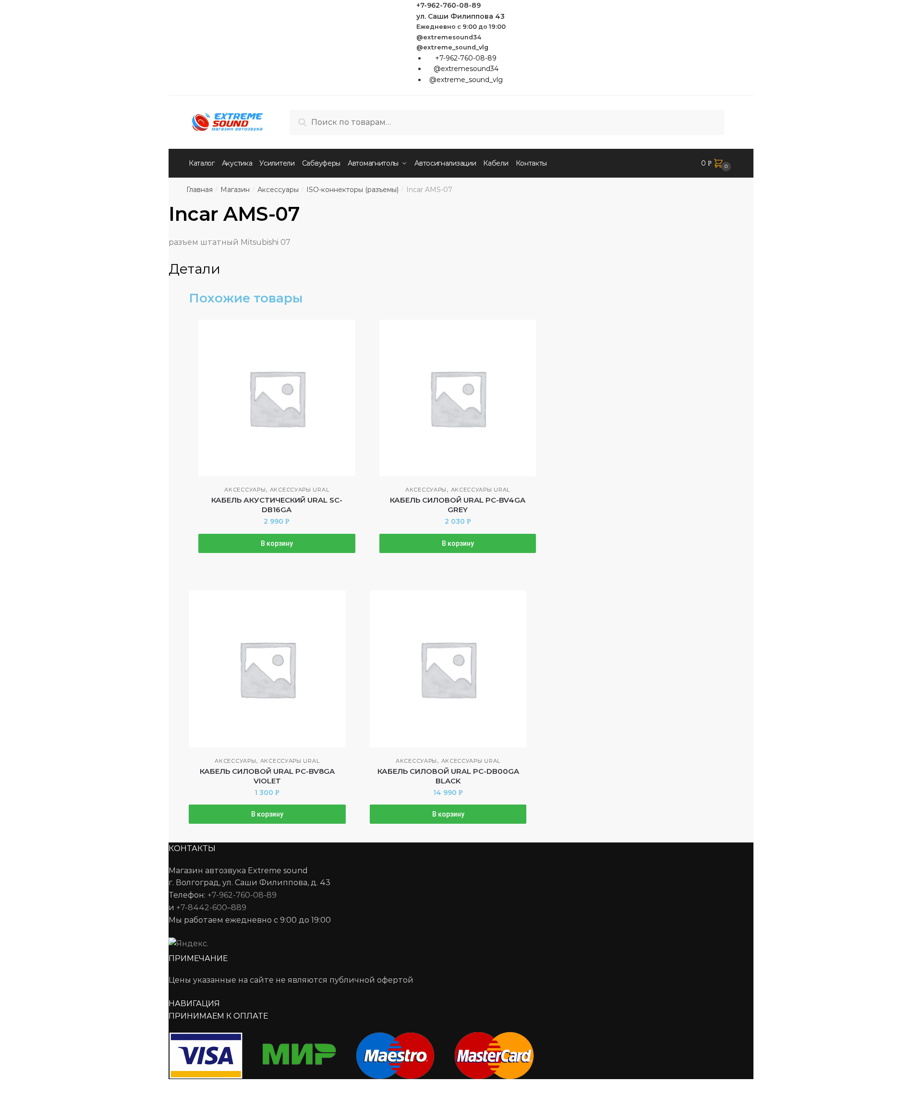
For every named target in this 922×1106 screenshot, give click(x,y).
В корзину (277, 543)
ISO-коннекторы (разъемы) (352, 189)
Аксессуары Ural (299, 489)
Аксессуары (278, 189)
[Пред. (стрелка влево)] (11, 1101)
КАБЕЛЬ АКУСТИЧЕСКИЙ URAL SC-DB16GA (276, 504)
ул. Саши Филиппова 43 (460, 16)
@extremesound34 (449, 37)
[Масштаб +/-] (82, 1088)
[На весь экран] (58, 1088)
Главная (199, 189)
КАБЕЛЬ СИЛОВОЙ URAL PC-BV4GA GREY (457, 504)
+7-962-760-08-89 (448, 5)
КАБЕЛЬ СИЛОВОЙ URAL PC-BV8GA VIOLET (267, 776)
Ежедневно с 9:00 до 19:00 (461, 26)
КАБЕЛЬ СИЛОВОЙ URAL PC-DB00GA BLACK (448, 776)
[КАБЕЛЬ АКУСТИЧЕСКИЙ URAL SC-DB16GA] (276, 398)
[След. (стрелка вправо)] (34, 1101)
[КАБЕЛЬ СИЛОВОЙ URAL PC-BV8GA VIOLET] (267, 668)
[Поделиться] (34, 1088)
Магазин (235, 189)
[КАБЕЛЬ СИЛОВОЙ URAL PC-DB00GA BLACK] (448, 668)
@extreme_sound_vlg (452, 47)
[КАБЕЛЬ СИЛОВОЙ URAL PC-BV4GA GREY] (457, 398)
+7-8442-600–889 (211, 907)
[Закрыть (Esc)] (11, 1088)
